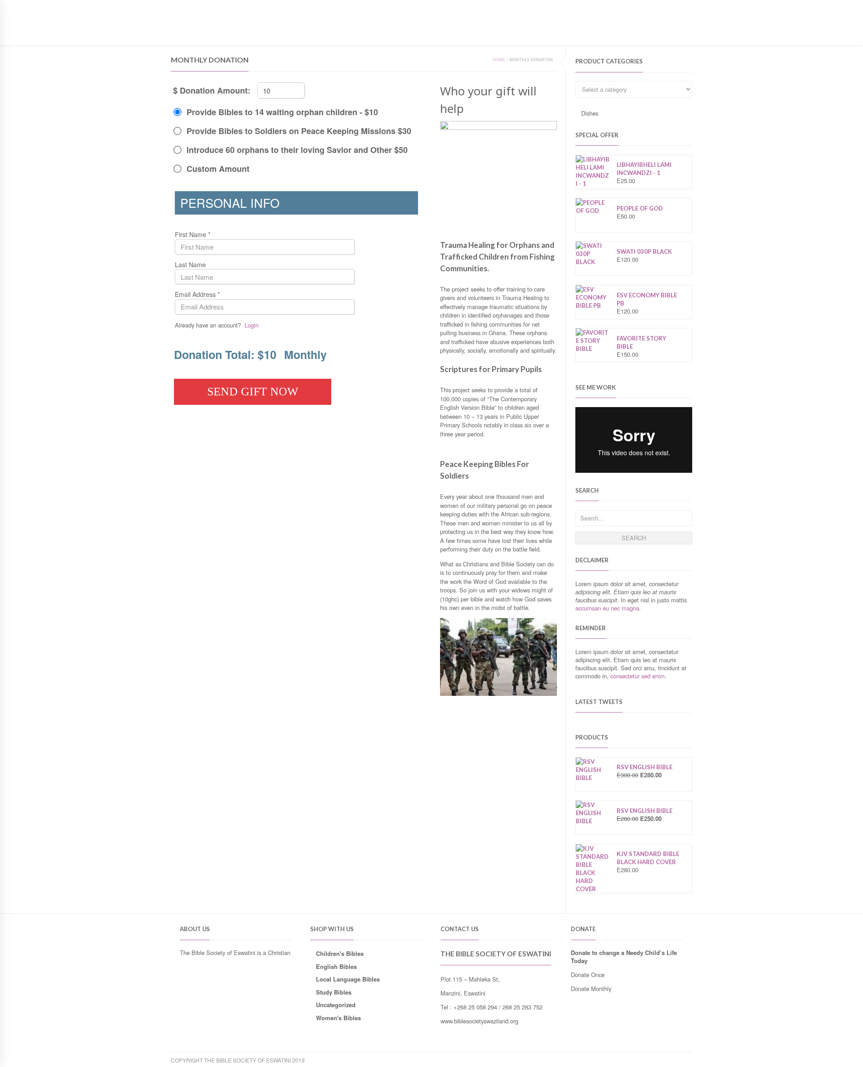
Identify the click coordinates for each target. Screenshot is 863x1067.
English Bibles (336, 966)
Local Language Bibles (348, 979)
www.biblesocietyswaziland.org (479, 1021)
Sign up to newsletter (206, 6)
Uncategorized (336, 1004)
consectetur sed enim (637, 676)
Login (684, 6)
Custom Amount (218, 169)
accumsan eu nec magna (607, 608)
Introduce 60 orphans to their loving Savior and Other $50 (297, 150)
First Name (192, 234)
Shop (212, 33)
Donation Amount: (215, 90)
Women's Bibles (338, 1017)
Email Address (197, 294)
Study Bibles (333, 992)
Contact (243, 33)
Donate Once (588, 974)
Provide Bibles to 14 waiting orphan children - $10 (282, 112)
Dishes (589, 113)
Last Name (190, 264)
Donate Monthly (591, 988)
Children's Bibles (340, 953)
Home (187, 33)
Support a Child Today (300, 33)
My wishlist (653, 6)
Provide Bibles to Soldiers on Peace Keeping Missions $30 (299, 131)
